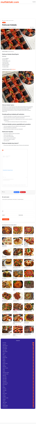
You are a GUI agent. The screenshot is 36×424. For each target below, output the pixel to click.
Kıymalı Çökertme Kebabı (28, 311)
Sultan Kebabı (4, 245)
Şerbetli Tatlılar (5, 357)
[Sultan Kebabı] (7, 241)
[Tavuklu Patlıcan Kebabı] (7, 307)
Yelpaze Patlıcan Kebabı (6, 288)
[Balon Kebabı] (7, 262)
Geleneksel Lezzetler (6, 372)
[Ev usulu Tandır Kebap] (29, 284)
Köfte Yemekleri (5, 351)
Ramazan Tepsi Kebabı (16, 234)
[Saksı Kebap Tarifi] (7, 296)
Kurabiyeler (4, 344)
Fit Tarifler (4, 396)
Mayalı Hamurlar (5, 345)
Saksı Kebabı (4, 278)
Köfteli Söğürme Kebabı (17, 267)
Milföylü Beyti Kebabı (27, 256)
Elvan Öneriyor (5, 384)
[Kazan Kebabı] (7, 252)
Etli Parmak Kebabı (27, 278)
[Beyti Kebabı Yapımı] (7, 317)
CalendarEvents (5, 406)
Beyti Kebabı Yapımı (5, 322)
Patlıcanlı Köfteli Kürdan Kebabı (17, 334)
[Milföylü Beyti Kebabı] (29, 252)
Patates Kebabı (26, 322)
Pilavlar (4, 369)
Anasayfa (4, 20)
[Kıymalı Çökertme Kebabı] (29, 307)
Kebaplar (7, 20)
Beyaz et (4, 360)
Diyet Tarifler (5, 378)
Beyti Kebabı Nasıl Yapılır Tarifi (17, 323)
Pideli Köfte (26, 245)
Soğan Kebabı (15, 256)
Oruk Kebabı (15, 278)
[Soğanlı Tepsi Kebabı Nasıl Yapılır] (18, 284)
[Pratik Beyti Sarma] (18, 296)
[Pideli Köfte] (29, 241)
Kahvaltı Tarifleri (5, 363)
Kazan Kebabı (4, 256)
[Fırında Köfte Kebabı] (29, 296)
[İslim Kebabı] (18, 307)
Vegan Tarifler (5, 402)
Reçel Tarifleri (5, 393)
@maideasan (13, 69)
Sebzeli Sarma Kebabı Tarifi (28, 234)
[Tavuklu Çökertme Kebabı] (18, 241)
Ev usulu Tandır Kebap (27, 288)
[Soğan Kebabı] (18, 252)
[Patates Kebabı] (29, 317)
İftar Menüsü (5, 381)
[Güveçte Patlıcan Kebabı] (7, 230)
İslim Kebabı (15, 311)
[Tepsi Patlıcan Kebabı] (29, 329)
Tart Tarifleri (4, 390)
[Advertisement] (18, 11)
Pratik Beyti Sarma (16, 300)
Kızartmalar (4, 366)
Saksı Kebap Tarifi (5, 300)
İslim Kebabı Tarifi (27, 267)
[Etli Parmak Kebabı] (29, 273)
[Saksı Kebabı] (7, 273)
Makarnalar (4, 375)
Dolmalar (4, 387)
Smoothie (4, 399)
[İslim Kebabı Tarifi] (29, 262)
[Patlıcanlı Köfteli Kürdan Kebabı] (18, 329)
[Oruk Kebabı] (18, 273)
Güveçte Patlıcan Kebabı (6, 234)
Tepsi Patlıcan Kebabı (27, 333)
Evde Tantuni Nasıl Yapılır (6, 333)
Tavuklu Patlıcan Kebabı (6, 311)
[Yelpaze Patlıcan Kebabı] (7, 284)
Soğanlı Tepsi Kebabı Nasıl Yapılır (17, 289)
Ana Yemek (4, 342)
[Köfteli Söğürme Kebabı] (18, 262)
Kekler (3, 354)
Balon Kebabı (4, 267)
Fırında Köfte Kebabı (27, 300)
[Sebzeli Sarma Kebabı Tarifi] (29, 230)
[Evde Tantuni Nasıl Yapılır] (7, 329)
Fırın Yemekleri (5, 348)
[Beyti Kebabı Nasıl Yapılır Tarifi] (18, 317)
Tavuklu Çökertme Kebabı (17, 245)
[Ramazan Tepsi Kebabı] (18, 230)
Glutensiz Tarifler (5, 405)
